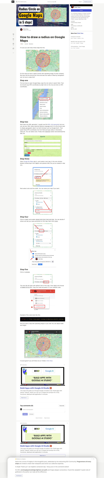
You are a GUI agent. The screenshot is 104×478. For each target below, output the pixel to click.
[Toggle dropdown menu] (64, 365)
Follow (81, 10)
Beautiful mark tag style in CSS (78, 42)
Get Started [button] (19, 475)
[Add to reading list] (13, 44)
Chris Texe (25, 29)
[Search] (16, 2)
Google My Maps (28, 161)
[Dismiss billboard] (94, 459)
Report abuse (47, 417)
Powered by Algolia (51, 1)
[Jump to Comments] (13, 40)
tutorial (26, 44)
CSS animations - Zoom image (78, 47)
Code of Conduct (39, 417)
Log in (80, 1)
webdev (31, 44)
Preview (31, 414)
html (22, 44)
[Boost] (13, 48)
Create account (87, 1)
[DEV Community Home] (12, 1)
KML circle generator (54, 124)
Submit (25, 414)
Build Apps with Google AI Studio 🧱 (36, 388)
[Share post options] (13, 53)
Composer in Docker (77, 37)
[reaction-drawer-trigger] (13, 35)
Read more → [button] (24, 397)
